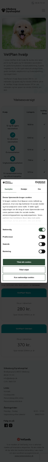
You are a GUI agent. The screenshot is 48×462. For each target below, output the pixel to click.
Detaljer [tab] (24, 189)
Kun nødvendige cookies (24, 277)
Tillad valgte (24, 270)
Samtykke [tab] (9, 189)
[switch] (42, 237)
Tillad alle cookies (24, 262)
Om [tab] (39, 189)
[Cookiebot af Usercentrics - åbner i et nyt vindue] (35, 182)
